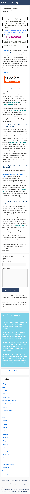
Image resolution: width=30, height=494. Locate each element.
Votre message (7, 268)
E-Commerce (6, 414)
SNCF (4, 457)
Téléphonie (5, 467)
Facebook (5, 151)
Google (4, 424)
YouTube (5, 474)
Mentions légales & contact (8, 491)
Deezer (4, 407)
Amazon (4, 387)
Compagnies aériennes (9, 400)
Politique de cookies (23, 491)
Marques (5, 441)
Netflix (4, 447)
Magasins (5, 437)
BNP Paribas (6, 394)
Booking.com (6, 397)
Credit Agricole (6, 404)
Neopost (5, 51)
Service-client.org (9, 2)
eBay (3, 417)
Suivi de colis (6, 461)
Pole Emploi (6, 451)
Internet (6, 250)
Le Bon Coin (6, 434)
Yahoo (4, 471)
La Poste (5, 431)
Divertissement (7, 410)
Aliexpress (5, 384)
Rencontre (5, 454)
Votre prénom (6, 261)
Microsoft (5, 444)
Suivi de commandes (8, 464)
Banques (5, 390)
